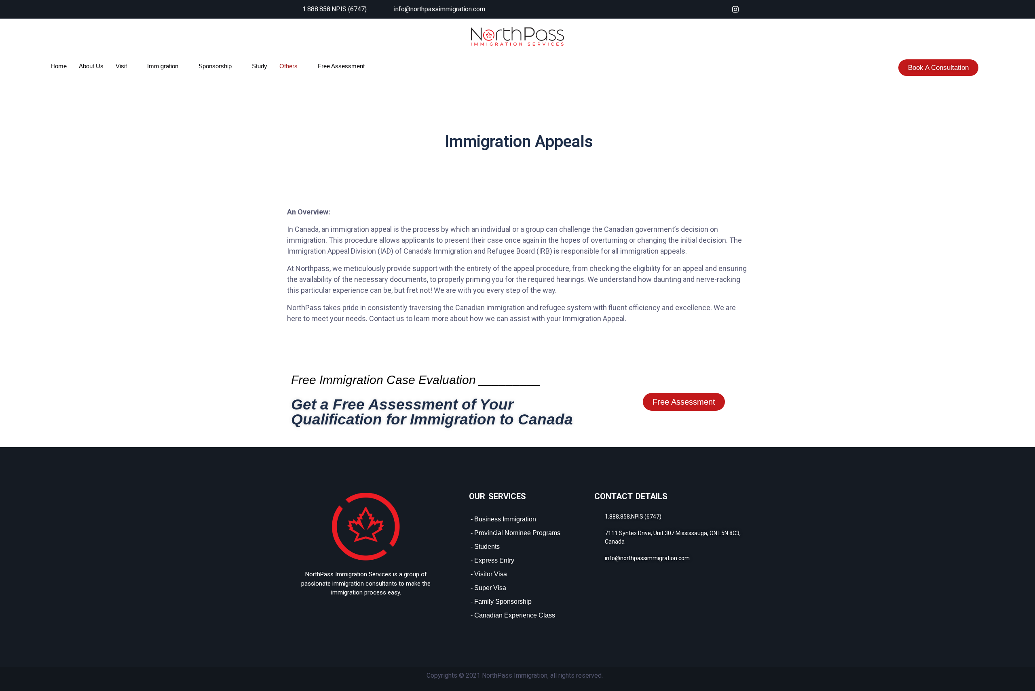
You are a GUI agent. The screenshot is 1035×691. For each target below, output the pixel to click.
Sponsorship (215, 66)
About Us (91, 66)
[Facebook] (703, 9)
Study (259, 66)
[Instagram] (735, 9)
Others (288, 66)
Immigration (162, 66)
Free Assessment (341, 66)
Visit (121, 66)
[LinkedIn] (719, 9)
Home (59, 66)
